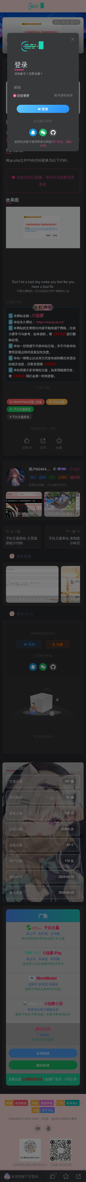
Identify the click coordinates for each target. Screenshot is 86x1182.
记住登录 (23, 95)
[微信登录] (43, 132)
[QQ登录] (33, 132)
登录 (45, 108)
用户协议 (57, 141)
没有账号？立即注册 (27, 73)
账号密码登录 (63, 95)
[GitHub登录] (53, 132)
